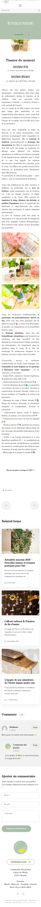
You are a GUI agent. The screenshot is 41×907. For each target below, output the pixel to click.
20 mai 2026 (11, 583)
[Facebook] (18, 894)
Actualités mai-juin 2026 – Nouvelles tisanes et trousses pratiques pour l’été (20, 563)
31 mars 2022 (19, 34)
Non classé (8, 490)
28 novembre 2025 (13, 641)
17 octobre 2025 (12, 700)
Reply (35, 727)
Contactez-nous (19, 862)
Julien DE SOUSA (29, 902)
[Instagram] (23, 894)
